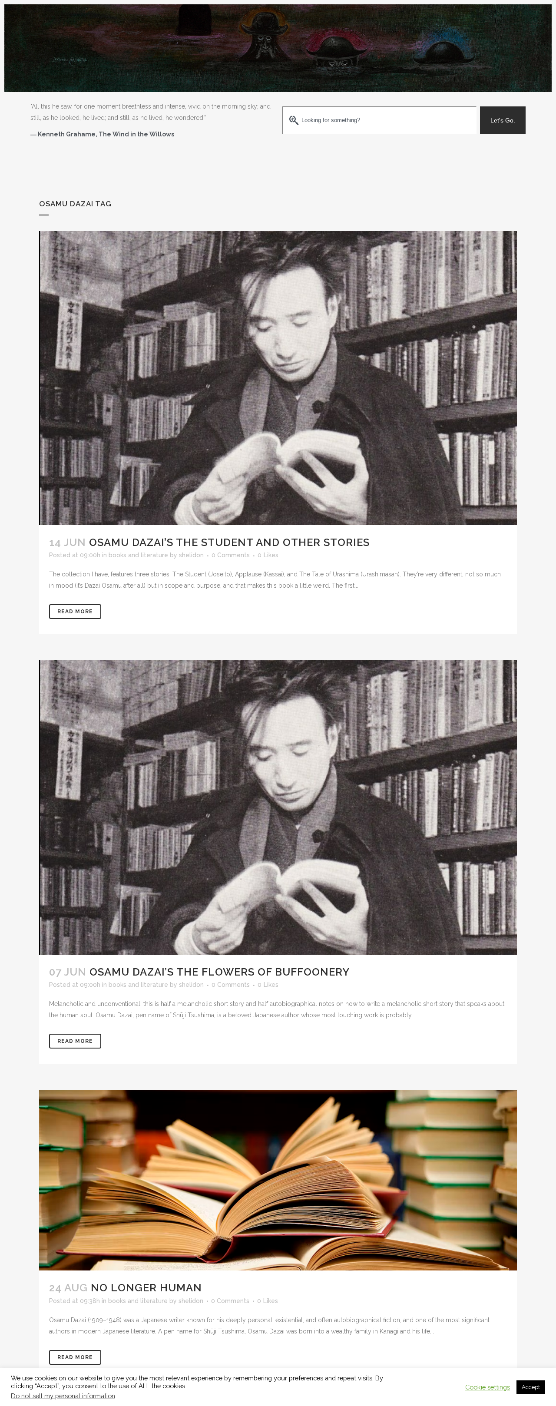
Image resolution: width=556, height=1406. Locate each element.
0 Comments (231, 555)
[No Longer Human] (278, 1180)
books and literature (138, 555)
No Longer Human (146, 1287)
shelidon (191, 555)
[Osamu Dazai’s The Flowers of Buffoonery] (278, 807)
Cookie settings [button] (487, 1387)
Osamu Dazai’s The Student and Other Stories (229, 542)
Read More (75, 612)
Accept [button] (531, 1387)
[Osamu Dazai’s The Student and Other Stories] (278, 378)
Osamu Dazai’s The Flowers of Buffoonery (219, 972)
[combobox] (379, 120)
